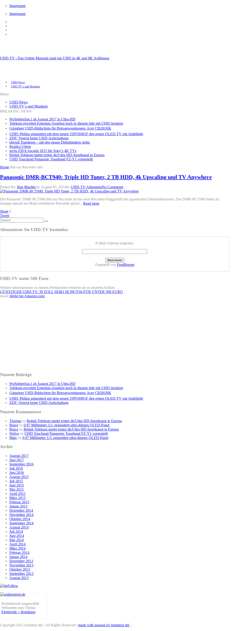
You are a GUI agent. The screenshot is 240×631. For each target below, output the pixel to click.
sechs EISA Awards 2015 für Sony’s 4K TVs (42, 151)
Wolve (14, 433)
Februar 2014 (19, 553)
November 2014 (21, 515)
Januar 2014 (18, 557)
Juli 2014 (16, 531)
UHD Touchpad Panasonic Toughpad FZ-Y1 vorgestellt (51, 159)
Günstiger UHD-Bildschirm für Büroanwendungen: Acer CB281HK (60, 128)
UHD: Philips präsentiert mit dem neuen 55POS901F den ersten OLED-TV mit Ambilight (76, 134)
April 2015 (17, 494)
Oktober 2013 (19, 569)
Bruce (13, 425)
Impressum (17, 6)
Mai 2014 (16, 540)
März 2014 (17, 548)
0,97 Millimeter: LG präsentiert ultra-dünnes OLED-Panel (66, 425)
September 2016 (21, 464)
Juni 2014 (16, 536)
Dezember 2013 (21, 561)
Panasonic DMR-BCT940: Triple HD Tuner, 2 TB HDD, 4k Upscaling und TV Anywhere (106, 177)
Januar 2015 (18, 506)
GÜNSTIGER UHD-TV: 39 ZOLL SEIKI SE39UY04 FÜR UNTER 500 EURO (61, 292)
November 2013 (21, 565)
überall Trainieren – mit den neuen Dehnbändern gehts (49, 142)
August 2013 (19, 578)
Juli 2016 (16, 468)
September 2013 (21, 574)
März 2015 (17, 498)
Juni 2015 (16, 485)
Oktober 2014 (19, 519)
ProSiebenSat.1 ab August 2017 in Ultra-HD (42, 119)
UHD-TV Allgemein (86, 187)
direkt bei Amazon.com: (27, 296)
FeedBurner (126, 265)
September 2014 (21, 523)
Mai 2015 (16, 489)
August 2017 (19, 456)
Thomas (15, 421)
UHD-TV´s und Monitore (25, 86)
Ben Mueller (26, 187)
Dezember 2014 (21, 510)
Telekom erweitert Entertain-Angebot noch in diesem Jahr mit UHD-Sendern (66, 123)
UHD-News (18, 82)
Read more (91, 203)
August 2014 (19, 527)
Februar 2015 (19, 502)
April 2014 (17, 544)
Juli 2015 (16, 481)
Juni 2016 (16, 473)
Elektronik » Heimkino (18, 612)
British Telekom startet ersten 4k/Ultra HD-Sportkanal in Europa (57, 155)
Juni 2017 (16, 460)
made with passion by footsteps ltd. (104, 625)
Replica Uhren (20, 147)
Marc (13, 438)
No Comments (112, 187)
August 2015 (19, 477)
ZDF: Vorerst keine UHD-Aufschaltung (38, 138)
